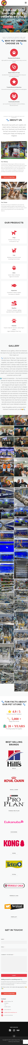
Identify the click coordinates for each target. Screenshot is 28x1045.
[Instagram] (14, 1030)
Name (3, 939)
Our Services (8, 27)
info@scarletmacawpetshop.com (10, 1012)
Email (3, 946)
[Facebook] (10, 1030)
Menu (25, 2)
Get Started (19, 27)
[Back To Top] (14, 1036)
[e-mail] (18, 1030)
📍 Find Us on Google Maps (9, 177)
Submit (14, 975)
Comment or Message (7, 954)
